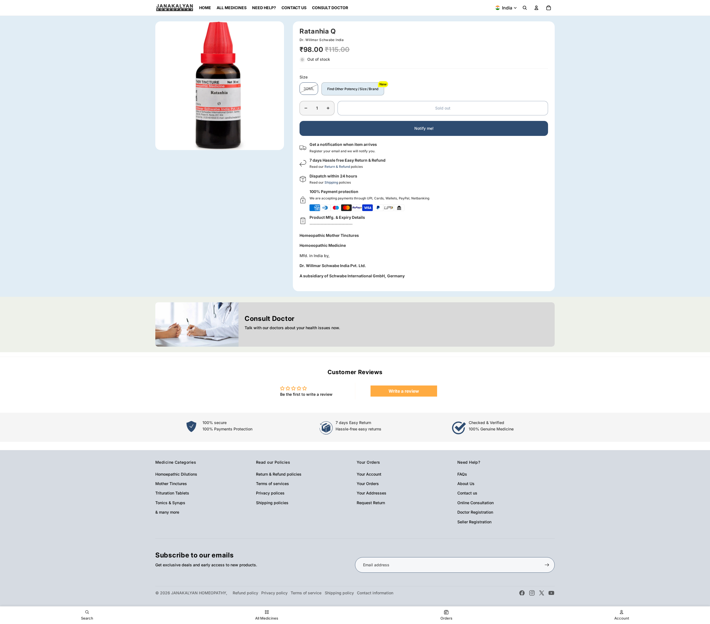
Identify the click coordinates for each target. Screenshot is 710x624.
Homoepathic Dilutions (176, 474)
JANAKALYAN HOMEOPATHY (198, 592)
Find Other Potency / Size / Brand (352, 89)
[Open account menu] (536, 8)
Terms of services (272, 483)
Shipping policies (272, 502)
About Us (466, 483)
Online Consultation (475, 502)
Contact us (467, 493)
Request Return (371, 502)
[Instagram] (532, 593)
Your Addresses (371, 493)
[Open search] (525, 8)
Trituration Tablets (172, 493)
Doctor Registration (475, 512)
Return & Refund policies (278, 474)
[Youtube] (551, 593)
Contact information (375, 592)
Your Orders (368, 483)
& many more (167, 512)
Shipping (331, 182)
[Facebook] (522, 593)
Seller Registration (474, 521)
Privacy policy (274, 592)
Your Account (369, 474)
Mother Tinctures (171, 483)
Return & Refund (337, 167)
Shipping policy (339, 592)
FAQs (462, 474)
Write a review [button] (404, 391)
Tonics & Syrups (170, 502)
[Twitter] (541, 593)
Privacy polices (270, 493)
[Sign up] (547, 565)
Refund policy (245, 592)
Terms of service (306, 592)
